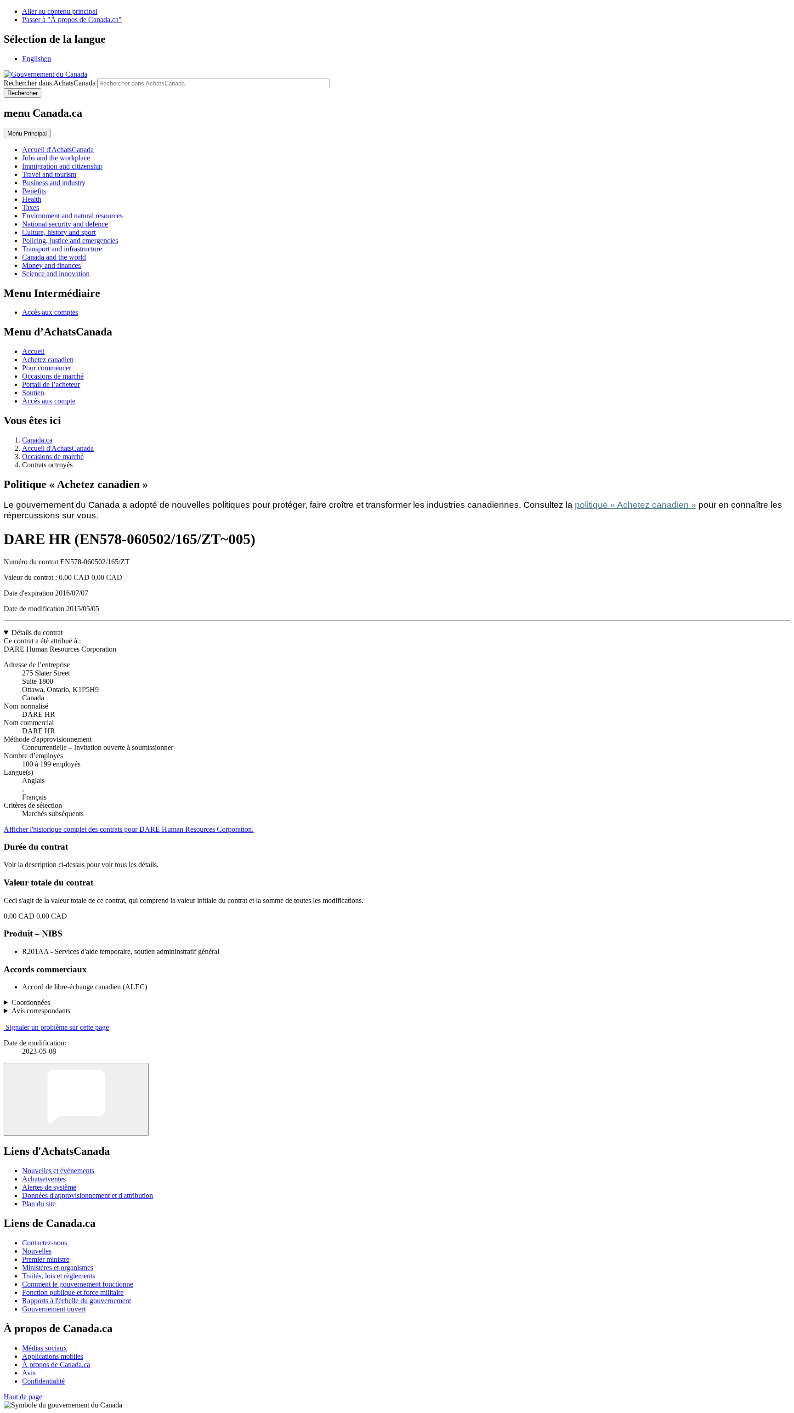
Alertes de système (49, 1187)
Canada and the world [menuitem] (54, 257)
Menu (27, 133)
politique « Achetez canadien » (635, 505)
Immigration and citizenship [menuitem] (62, 166)
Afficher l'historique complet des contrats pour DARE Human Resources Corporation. (129, 829)
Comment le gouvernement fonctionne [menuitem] (77, 1284)
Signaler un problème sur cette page (57, 1027)
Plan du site (39, 1204)
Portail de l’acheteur (51, 384)
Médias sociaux (44, 1348)
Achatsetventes (44, 1179)
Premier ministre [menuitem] (45, 1259)
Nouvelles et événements (58, 1171)
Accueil (33, 351)
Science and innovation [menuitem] (56, 274)
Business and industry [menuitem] (53, 183)
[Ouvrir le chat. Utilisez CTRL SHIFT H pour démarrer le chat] (76, 1099)
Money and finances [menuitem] (51, 265)
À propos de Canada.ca (56, 1364)
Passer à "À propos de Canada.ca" (72, 19)
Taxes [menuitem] (30, 207)
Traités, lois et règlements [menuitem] (58, 1276)
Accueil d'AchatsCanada (58, 448)
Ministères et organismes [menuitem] (57, 1267)
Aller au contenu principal (59, 11)
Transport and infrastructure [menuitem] (62, 249)
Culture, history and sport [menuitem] (59, 232)
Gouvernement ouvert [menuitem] (53, 1309)
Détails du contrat (36, 632)
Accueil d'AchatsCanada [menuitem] (58, 149)
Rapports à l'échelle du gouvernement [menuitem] (76, 1301)
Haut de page (23, 1397)
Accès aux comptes (50, 312)
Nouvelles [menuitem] (36, 1251)
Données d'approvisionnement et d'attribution (87, 1195)
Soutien (33, 393)
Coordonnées (30, 1002)
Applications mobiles (52, 1356)
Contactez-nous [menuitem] (44, 1243)
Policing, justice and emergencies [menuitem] (70, 240)
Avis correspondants (40, 1011)
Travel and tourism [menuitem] (49, 174)
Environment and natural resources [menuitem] (72, 216)
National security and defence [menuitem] (65, 224)
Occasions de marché (53, 376)
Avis (28, 1373)
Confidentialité (43, 1381)
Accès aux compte (48, 401)
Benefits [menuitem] (34, 191)
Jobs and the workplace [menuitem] (56, 158)
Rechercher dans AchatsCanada (50, 83)
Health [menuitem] (31, 199)
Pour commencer (46, 368)
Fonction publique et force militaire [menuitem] (73, 1292)
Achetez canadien (48, 359)
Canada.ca (37, 440)
